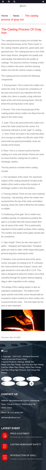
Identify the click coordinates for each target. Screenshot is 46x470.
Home (4, 15)
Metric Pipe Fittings (33, 367)
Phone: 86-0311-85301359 (12, 413)
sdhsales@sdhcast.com (10, 417)
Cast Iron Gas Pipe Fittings (33, 364)
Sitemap (20, 362)
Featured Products (8, 362)
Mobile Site (29, 362)
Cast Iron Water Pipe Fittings (12, 367)
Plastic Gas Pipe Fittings (11, 364)
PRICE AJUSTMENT (20, 433)
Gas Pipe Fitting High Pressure (13, 370)
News (16, 15)
